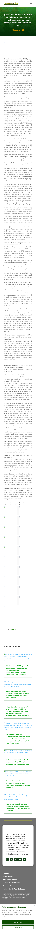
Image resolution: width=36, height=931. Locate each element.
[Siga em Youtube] (20, 859)
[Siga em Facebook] (16, 859)
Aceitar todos (18, 922)
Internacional (7, 876)
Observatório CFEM (10, 880)
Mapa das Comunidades (11, 886)
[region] (18, 917)
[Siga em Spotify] (24, 859)
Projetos (5, 873)
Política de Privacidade (11, 883)
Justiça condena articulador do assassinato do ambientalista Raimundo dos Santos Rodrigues (18, 762)
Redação (13, 629)
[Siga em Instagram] (7, 859)
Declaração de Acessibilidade (13, 889)
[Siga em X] (11, 859)
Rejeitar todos (18, 927)
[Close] (34, 906)
